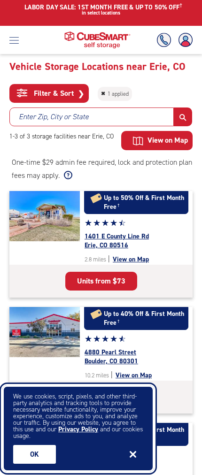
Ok (34, 454)
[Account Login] (184, 40)
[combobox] (91, 116)
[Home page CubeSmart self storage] (97, 34)
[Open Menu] (14, 39)
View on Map (131, 259)
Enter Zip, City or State (54, 117)
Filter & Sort (58, 93)
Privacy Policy (78, 429)
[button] (183, 116)
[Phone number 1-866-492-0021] (166, 40)
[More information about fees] (67, 175)
